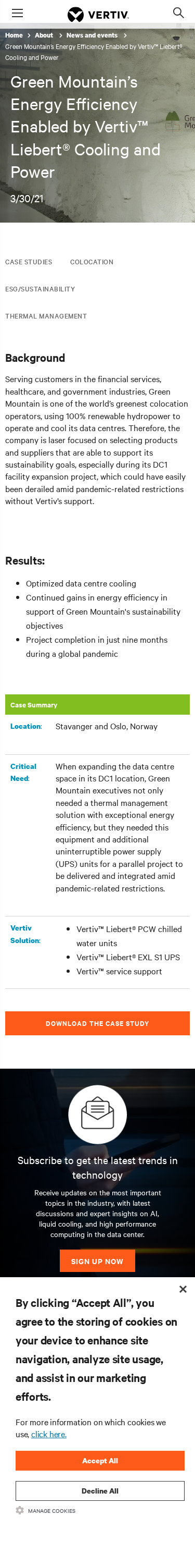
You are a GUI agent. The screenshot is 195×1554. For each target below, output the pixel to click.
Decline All (100, 1491)
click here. (49, 1433)
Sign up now (97, 1260)
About (45, 35)
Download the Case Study (97, 1023)
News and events (93, 35)
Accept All (100, 1460)
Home (14, 35)
